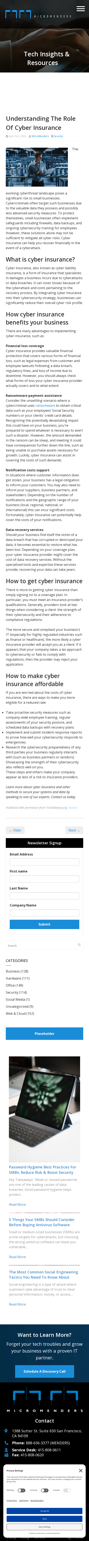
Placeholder (44, 1033)
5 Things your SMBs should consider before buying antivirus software (42, 1222)
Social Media (15, 999)
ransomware (45, 405)
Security (58, 136)
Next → (74, 830)
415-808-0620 (32, 1454)
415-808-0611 (49, 1449)
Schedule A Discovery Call (45, 1371)
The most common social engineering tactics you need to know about (43, 1274)
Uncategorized (17, 1006)
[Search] (79, 944)
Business (13, 971)
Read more (17, 1204)
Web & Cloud (16, 1013)
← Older (15, 830)
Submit (44, 924)
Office (10, 985)
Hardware (13, 978)
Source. (73, 808)
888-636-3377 (37, 1442)
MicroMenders (40, 136)
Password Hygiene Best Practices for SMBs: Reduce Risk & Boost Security (42, 1169)
